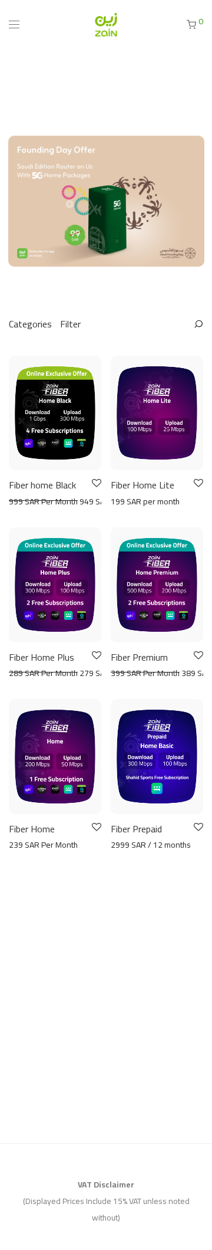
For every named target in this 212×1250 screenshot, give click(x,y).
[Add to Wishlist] (95, 483)
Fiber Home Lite (142, 485)
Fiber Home (32, 829)
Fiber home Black (42, 485)
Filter (70, 324)
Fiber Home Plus (41, 657)
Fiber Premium (139, 657)
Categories (30, 324)
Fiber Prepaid (136, 829)
